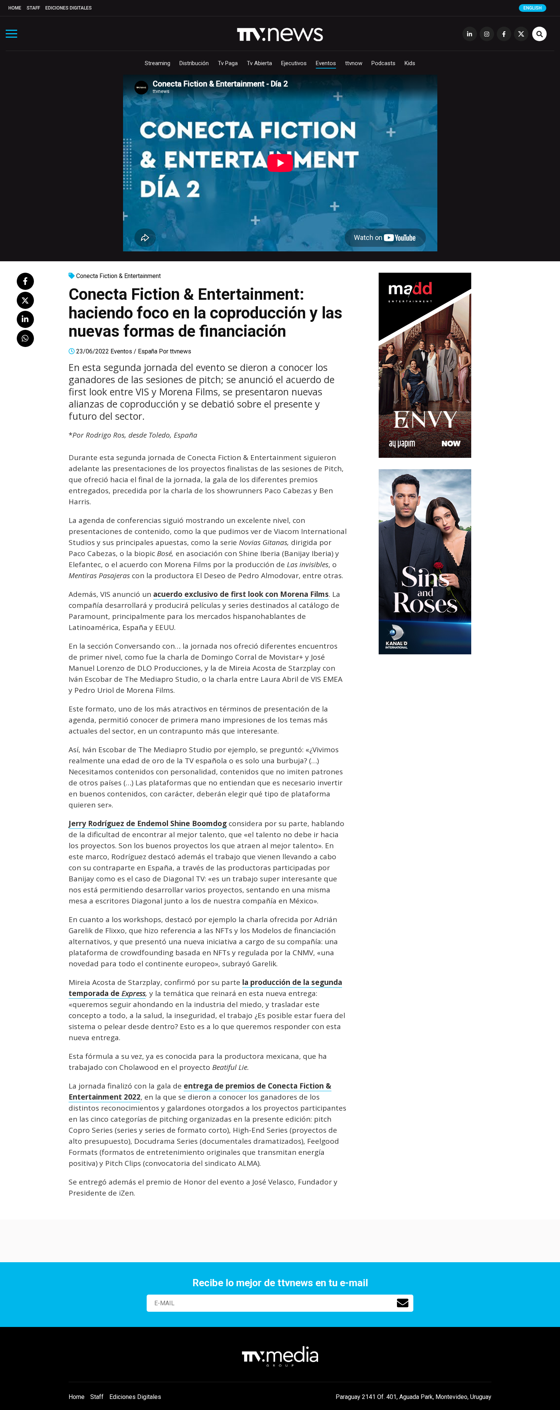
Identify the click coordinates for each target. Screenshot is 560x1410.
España (147, 351)
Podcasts (383, 63)
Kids (410, 63)
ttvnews (180, 351)
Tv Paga (228, 63)
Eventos (326, 63)
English (532, 8)
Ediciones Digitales (68, 8)
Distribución (194, 63)
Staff (33, 8)
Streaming (157, 63)
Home (14, 8)
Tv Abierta (259, 63)
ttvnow (353, 63)
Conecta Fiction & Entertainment (118, 276)
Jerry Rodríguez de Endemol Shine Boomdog (148, 823)
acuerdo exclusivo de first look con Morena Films (241, 594)
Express (134, 993)
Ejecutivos (294, 63)
